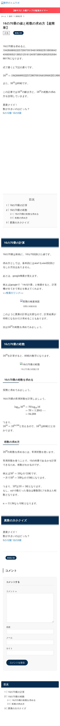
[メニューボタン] (56, 3)
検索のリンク (13, 292)
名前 (8, 627)
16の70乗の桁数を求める (27, 213)
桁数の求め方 (21, 217)
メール (9, 637)
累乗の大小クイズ (19, 222)
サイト (9, 648)
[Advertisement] (30, 154)
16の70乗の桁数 (18, 209)
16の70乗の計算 (18, 205)
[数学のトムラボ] (10, 3)
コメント (11, 591)
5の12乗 (7, 112)
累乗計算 (18, 33)
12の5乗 (17, 112)
